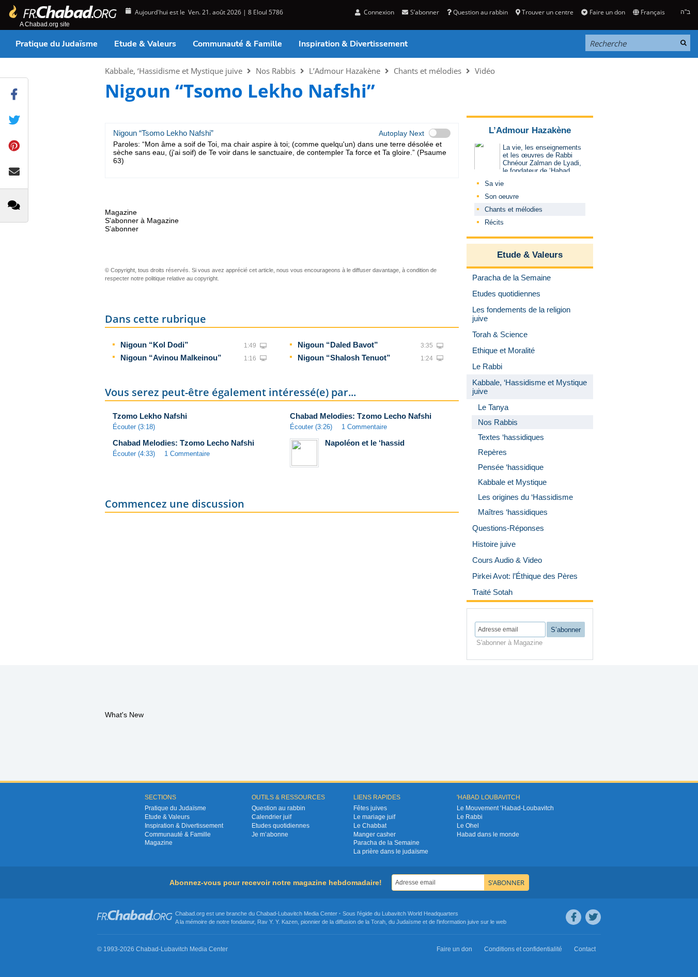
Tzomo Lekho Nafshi (150, 416)
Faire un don (607, 12)
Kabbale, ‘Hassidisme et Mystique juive (173, 71)
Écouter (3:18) (134, 427)
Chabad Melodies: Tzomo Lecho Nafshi (360, 416)
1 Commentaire (364, 427)
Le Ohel (468, 825)
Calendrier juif (271, 817)
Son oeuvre (502, 196)
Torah (378, 922)
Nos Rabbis (276, 71)
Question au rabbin (480, 12)
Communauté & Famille (237, 44)
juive (473, 922)
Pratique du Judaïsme (56, 44)
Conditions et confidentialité (523, 949)
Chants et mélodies (427, 71)
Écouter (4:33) (134, 454)
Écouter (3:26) (311, 427)
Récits (494, 222)
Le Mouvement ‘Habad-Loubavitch (505, 808)
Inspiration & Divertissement (353, 44)
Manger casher (374, 834)
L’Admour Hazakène (344, 71)
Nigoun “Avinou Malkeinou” (171, 357)
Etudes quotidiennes (280, 825)
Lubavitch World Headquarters (420, 913)
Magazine (159, 842)
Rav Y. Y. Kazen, (278, 922)
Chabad (266, 913)
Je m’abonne (270, 834)
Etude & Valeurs (145, 44)
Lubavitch (290, 913)
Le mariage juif (374, 817)
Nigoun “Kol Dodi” (154, 344)
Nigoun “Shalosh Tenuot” (344, 357)
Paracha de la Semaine (386, 842)
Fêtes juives (370, 808)
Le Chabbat (369, 825)
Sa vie (494, 183)
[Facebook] (573, 917)
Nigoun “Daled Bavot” (338, 344)
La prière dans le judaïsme (390, 851)
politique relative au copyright (181, 278)
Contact (585, 949)
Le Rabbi (470, 817)
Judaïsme (408, 922)
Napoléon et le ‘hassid (365, 442)
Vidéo (485, 71)
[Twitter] (593, 917)
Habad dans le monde (488, 834)
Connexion (378, 12)
